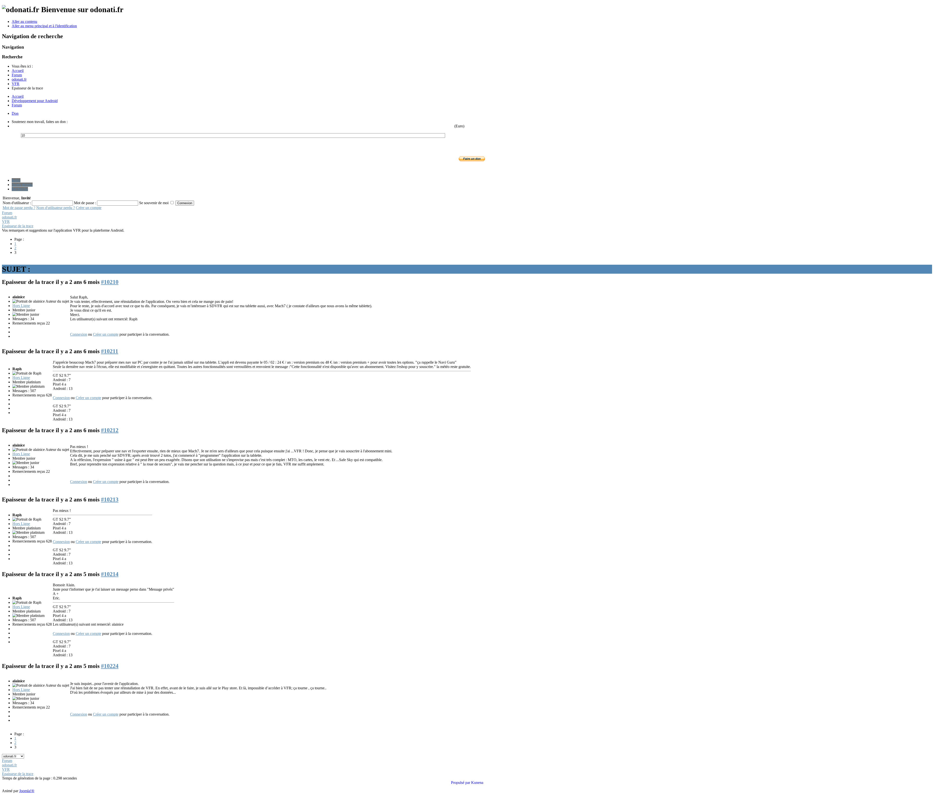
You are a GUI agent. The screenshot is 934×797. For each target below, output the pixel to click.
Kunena (477, 782)
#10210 (109, 282)
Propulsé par (461, 782)
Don (15, 113)
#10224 (109, 666)
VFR (6, 221)
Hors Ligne (21, 306)
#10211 (109, 351)
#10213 (109, 499)
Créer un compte (88, 208)
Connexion (78, 334)
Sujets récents (22, 185)
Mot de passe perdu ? (19, 208)
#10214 (109, 574)
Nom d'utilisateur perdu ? (55, 208)
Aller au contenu (24, 21)
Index (16, 180)
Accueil (18, 96)
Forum (17, 105)
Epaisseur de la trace (17, 226)
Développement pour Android (35, 101)
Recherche (20, 189)
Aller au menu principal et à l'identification (44, 26)
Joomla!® (26, 791)
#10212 (109, 430)
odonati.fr (9, 217)
